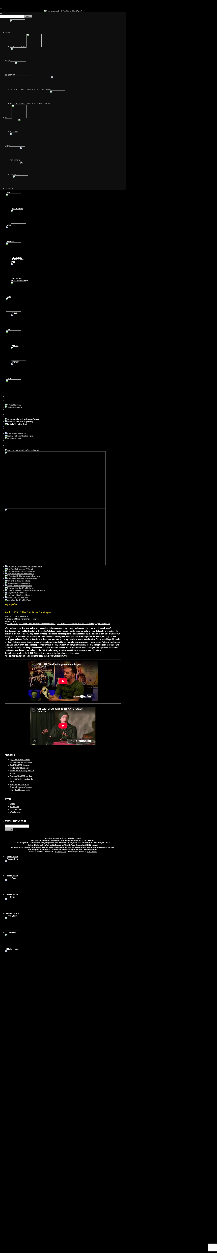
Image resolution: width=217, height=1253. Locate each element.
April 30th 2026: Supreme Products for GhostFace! (20, 766)
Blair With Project (14, 623)
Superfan (99, 623)
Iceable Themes (92, 852)
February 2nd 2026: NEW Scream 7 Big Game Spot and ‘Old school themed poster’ (21, 787)
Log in (12, 803)
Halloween (44, 623)
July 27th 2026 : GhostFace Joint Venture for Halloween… (21, 761)
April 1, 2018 (12, 616)
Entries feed (14, 806)
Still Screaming (88, 623)
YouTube (106, 623)
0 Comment (11, 621)
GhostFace (23, 616)
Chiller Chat (26, 623)
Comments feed (16, 809)
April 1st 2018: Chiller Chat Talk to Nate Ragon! (28, 612)
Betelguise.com (61, 852)
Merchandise (26, 619)
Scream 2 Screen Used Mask (70, 623)
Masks (17, 619)
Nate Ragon (54, 623)
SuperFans (36, 619)
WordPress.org (15, 812)
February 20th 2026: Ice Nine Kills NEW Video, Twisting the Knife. (21, 779)
